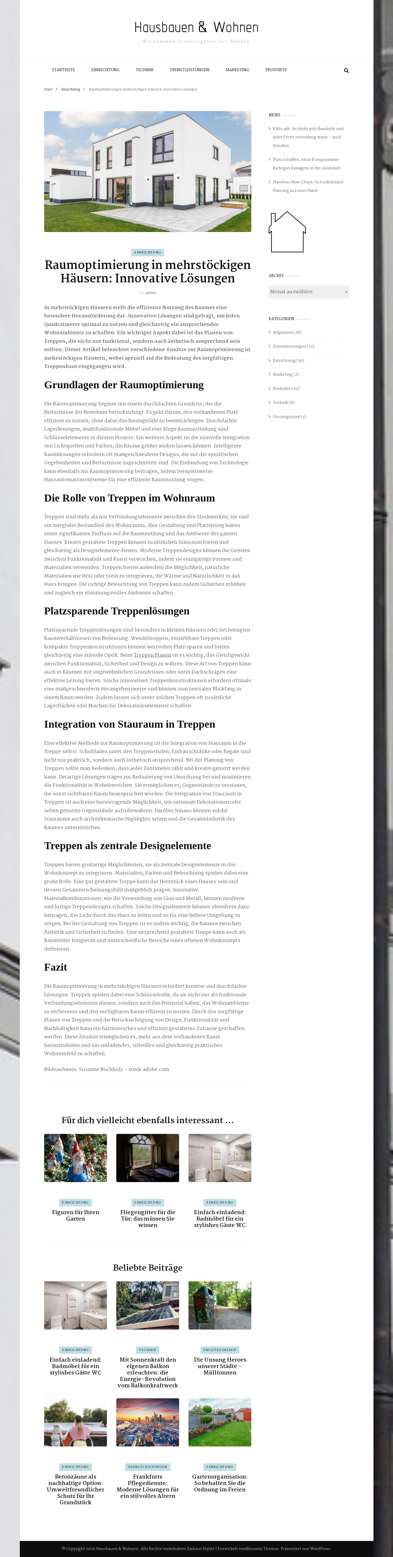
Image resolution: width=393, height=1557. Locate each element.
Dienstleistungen (189, 70)
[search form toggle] (346, 71)
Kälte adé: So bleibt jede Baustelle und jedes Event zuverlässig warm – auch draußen (308, 137)
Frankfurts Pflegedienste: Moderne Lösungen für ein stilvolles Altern (148, 1486)
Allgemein (283, 332)
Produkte (276, 70)
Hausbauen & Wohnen (196, 27)
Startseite (63, 70)
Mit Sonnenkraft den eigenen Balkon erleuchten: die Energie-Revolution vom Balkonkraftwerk (147, 1372)
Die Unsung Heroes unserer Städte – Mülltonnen (220, 1366)
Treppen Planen (152, 655)
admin (150, 293)
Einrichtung (105, 70)
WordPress (320, 1549)
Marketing (237, 70)
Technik (145, 70)
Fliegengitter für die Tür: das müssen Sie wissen (147, 1219)
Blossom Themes (262, 1549)
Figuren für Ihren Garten (75, 1216)
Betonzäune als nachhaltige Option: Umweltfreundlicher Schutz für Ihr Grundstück (75, 1489)
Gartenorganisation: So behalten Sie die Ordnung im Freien (220, 1483)
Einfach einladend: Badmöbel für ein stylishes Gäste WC (220, 1219)
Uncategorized (219, 1350)
